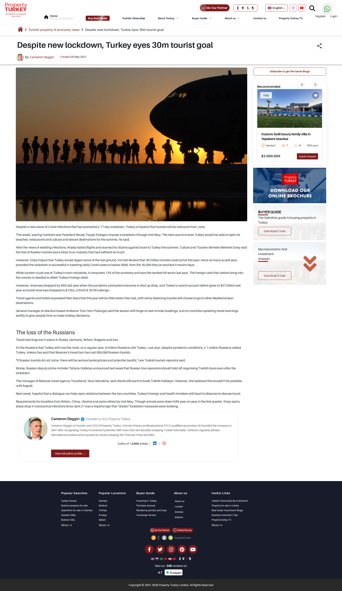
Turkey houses (69, 500)
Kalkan (102, 519)
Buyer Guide (199, 18)
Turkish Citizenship (133, 18)
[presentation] (302, 85)
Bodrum (103, 505)
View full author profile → (70, 453)
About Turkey (166, 18)
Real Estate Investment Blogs (227, 510)
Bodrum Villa (68, 519)
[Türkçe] (175, 558)
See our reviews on (171, 565)
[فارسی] (170, 558)
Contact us (259, 18)
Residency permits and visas (151, 510)
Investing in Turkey (146, 500)
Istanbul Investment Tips (225, 515)
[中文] (166, 558)
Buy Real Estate (97, 18)
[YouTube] (301, 7)
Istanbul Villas (68, 515)
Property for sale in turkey (225, 505)
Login (333, 16)
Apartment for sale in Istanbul (76, 510)
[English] (153, 558)
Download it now (275, 231)
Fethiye (103, 510)
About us (230, 18)
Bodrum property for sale (74, 505)
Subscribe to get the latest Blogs (290, 71)
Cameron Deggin (42, 57)
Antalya (103, 515)
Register (320, 16)
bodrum (179, 517)
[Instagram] (293, 7)
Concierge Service (146, 515)
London (179, 506)
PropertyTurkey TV (221, 519)
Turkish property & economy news (54, 30)
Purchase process (145, 505)
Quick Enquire (307, 156)
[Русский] (157, 558)
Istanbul (103, 500)
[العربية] (162, 558)
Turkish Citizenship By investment (230, 500)
